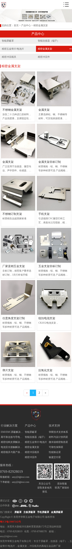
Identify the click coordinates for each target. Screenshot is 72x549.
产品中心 (26, 25)
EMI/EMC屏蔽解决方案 (12, 432)
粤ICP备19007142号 (10, 521)
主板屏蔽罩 (29, 512)
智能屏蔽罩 (8, 40)
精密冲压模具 (9, 56)
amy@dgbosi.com (20, 477)
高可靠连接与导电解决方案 (12, 437)
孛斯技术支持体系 (58, 432)
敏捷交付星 (55, 457)
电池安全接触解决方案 (12, 447)
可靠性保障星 (56, 447)
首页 (16, 25)
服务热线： (7, 465)
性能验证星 (55, 452)
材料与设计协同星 (58, 437)
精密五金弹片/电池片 (13, 48)
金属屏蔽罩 (57, 512)
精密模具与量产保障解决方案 (12, 452)
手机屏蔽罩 (43, 512)
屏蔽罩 (18, 512)
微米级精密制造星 (58, 442)
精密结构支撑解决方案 (12, 442)
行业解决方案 (9, 425)
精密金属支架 (32, 447)
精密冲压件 (31, 457)
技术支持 (54, 425)
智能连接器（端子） (35, 437)
